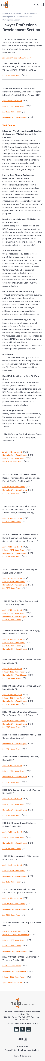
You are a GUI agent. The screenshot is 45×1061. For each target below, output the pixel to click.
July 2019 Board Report (11, 620)
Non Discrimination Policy (29, 1050)
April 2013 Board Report (12, 798)
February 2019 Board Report (13, 642)
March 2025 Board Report (12, 461)
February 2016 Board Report (13, 720)
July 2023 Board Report (11, 493)
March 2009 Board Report (12, 931)
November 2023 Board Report (14, 490)
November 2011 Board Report (14, 843)
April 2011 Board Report (12, 865)
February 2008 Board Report (13, 977)
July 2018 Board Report (11, 646)
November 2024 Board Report (14, 455)
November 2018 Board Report (14, 649)
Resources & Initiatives (11, 13)
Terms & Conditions (22, 1056)
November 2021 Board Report (14, 553)
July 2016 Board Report (11, 704)
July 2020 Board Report (11, 588)
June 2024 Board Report (12, 452)
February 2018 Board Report (13, 672)
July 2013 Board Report (11, 782)
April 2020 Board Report (12, 610)
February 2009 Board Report (13, 940)
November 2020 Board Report (14, 585)
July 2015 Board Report (11, 727)
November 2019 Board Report (14, 616)
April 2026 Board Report (12, 100)
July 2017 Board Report (11, 678)
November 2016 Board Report (14, 701)
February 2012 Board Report (13, 837)
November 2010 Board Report (14, 876)
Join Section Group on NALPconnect (16, 58)
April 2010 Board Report (12, 898)
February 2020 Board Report (13, 613)
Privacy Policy (10, 1050)
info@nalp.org (31, 1023)
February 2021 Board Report (13, 550)
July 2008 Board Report (11, 946)
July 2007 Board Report (11, 966)
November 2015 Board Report (14, 724)
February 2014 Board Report (13, 771)
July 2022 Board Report (11, 521)
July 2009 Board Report (11, 915)
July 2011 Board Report (11, 848)
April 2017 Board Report (12, 694)
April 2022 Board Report (12, 547)
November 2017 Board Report (14, 675)
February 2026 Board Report (13, 106)
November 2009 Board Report (14, 909)
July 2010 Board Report (11, 882)
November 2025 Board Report (14, 117)
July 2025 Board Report (11, 112)
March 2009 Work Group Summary (16, 934)
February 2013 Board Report (13, 804)
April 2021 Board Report (12, 578)
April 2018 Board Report (12, 668)
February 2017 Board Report (13, 698)
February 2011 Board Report (13, 870)
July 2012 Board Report (11, 815)
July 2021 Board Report (11, 556)
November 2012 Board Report (14, 810)
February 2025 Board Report (13, 458)
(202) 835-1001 (16, 1023)
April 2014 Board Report (12, 765)
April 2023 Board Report (12, 518)
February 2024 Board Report (13, 486)
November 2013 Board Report (14, 776)
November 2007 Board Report (14, 971)
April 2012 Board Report (12, 832)
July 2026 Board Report (11, 75)
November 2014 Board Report (14, 743)
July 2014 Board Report (11, 749)
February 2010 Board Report (13, 903)
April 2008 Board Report (12, 982)
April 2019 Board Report (12, 639)
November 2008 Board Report (14, 951)
